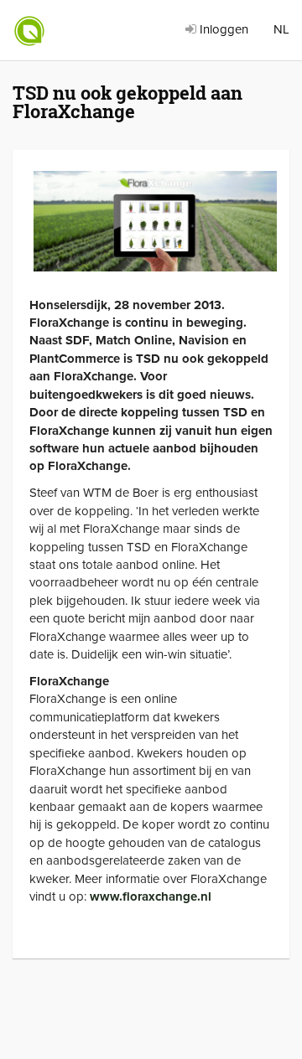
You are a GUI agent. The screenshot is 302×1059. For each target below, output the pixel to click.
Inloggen (222, 29)
